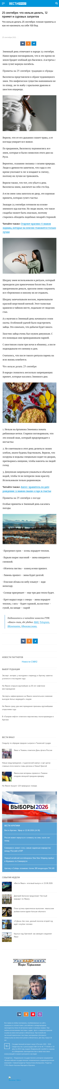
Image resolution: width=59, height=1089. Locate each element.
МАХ (36, 622)
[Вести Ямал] (20, 3)
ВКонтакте (14, 626)
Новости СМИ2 (29, 662)
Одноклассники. (29, 626)
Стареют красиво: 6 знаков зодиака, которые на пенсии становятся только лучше (29, 228)
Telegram (44, 622)
